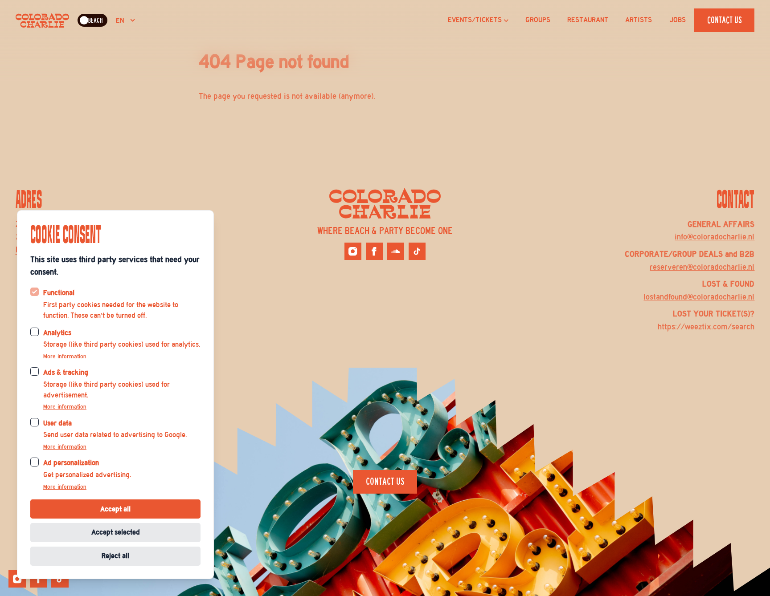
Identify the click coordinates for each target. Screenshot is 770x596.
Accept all (115, 509)
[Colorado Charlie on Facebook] (374, 251)
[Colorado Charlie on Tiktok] (417, 251)
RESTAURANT (587, 20)
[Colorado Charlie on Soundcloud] (395, 251)
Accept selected (115, 532)
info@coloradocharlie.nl (714, 237)
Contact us (724, 20)
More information (64, 356)
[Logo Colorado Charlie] (42, 20)
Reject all (115, 555)
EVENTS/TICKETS (475, 20)
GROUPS (537, 20)
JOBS (677, 20)
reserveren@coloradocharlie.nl (702, 267)
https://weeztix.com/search (706, 327)
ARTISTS (638, 20)
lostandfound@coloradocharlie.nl (698, 297)
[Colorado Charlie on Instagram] (352, 251)
